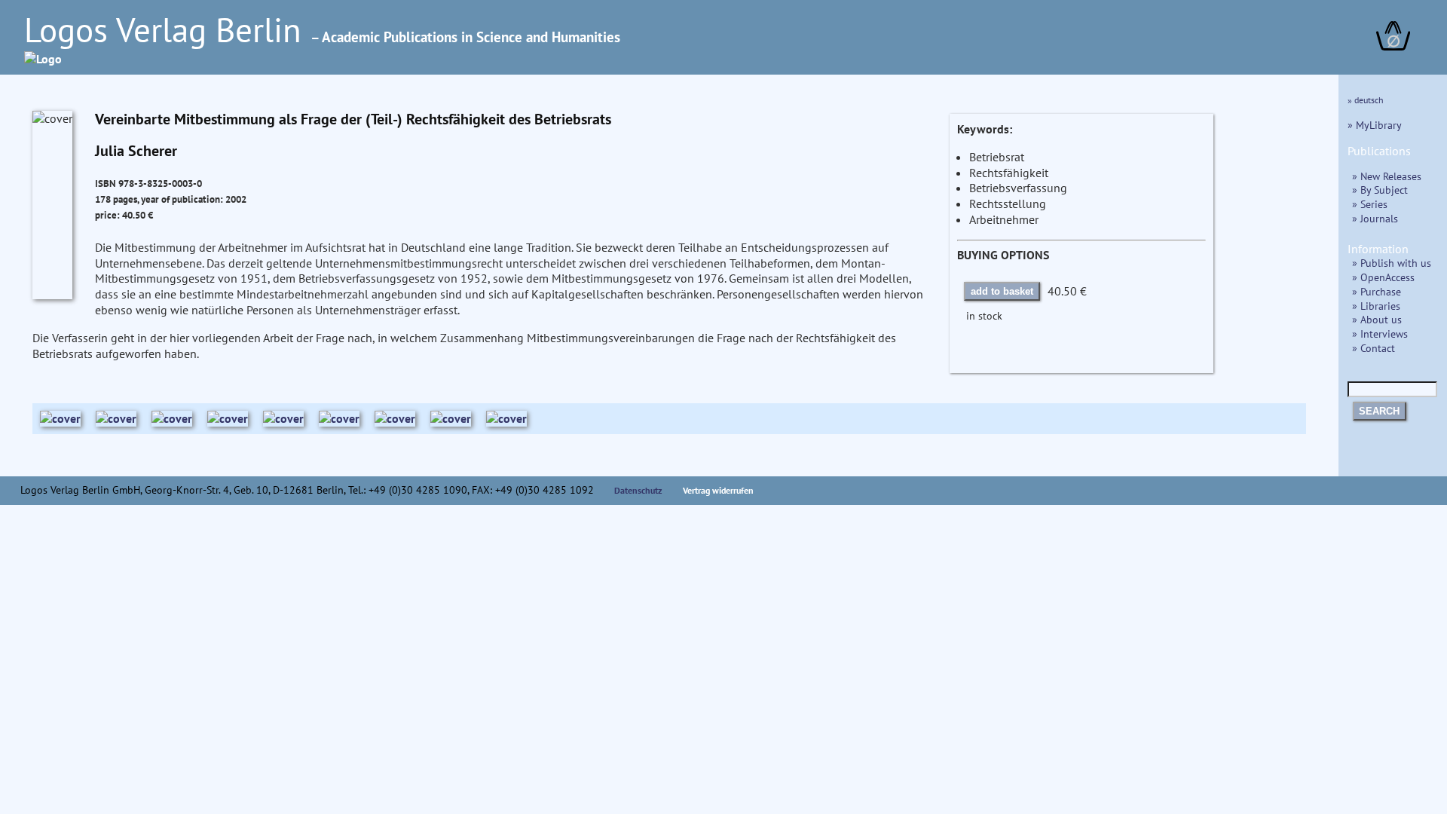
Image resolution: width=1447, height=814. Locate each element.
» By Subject (1380, 189)
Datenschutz (638, 490)
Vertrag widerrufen (718, 490)
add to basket (1002, 291)
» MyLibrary (1375, 125)
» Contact (1373, 348)
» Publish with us (1391, 263)
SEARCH (1379, 411)
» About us (1377, 319)
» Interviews (1380, 333)
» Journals (1375, 218)
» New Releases (1386, 176)
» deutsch (1366, 100)
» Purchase (1376, 291)
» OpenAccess (1383, 277)
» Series (1369, 204)
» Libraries (1376, 305)
